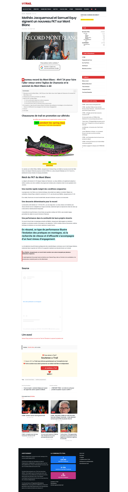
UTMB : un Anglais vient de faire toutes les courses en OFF (30, 435)
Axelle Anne (31, 347)
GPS (84, 45)
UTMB (71, 9)
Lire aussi (26, 110)
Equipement (85, 42)
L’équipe (82, 457)
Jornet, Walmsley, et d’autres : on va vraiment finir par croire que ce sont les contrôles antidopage (92, 133)
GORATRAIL (87, 35)
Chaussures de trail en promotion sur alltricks (34, 97)
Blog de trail (28, 13)
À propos (82, 455)
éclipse (86, 9)
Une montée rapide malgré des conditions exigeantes (37, 100)
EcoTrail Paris (85, 63)
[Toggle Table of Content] (74, 91)
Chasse (86, 36)
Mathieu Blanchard (86, 84)
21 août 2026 (30, 417)
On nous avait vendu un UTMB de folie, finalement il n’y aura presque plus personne (49, 436)
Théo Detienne (85, 86)
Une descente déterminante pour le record (35, 102)
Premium (86, 38)
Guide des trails (46, 9)
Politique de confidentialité (86, 461)
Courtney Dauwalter (87, 92)
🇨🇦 (91, 9)
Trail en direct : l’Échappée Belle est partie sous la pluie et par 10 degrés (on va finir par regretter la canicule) (68, 436)
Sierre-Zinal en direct (88, 19)
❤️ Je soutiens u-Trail (49, 368)
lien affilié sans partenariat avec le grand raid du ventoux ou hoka (49, 119)
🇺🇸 (95, 9)
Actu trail (82, 453)
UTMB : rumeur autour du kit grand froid (33, 415)
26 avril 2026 (24, 29)
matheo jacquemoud (41, 379)
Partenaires (54, 483)
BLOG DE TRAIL (27, 9)
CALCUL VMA (63, 9)
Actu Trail (34, 13)
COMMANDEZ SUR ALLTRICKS (50, 163)
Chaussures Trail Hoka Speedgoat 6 (49, 125)
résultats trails (88, 37)
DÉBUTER (36, 9)
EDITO (53, 412)
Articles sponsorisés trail (57, 485)
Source (25, 109)
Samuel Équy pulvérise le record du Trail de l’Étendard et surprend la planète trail (42, 338)
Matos (55, 9)
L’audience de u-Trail (85, 459)
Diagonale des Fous (87, 60)
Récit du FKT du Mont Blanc (30, 98)
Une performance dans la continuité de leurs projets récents (38, 103)
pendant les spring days (52, 123)
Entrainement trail (84, 463)
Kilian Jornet (85, 81)
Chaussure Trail (87, 44)
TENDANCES (78, 9)
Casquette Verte (86, 89)
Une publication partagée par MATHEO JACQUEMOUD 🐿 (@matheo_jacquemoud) (42, 328)
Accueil (23, 13)
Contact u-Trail (54, 482)
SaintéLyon (85, 65)
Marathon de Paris (86, 68)
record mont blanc (29, 379)
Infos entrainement (87, 39)
